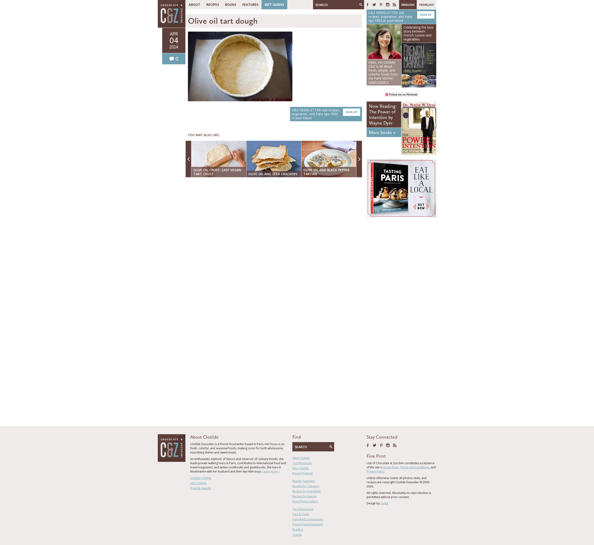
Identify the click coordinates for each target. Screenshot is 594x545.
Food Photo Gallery (305, 501)
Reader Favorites (303, 481)
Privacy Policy (375, 471)
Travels (297, 535)
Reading (297, 530)
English (407, 5)
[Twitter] (374, 4)
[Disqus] (275, 241)
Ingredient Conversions (307, 519)
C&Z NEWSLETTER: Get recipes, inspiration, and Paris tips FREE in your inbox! (324, 114)
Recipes (212, 4)
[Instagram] (387, 4)
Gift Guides (274, 4)
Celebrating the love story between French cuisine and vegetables (418, 33)
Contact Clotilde (200, 478)
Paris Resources (302, 509)
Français (426, 5)
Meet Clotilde (301, 458)
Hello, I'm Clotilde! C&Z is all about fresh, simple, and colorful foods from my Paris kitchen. (383, 72)
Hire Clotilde (198, 483)
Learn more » (271, 471)
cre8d (384, 503)
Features (250, 4)
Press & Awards (200, 488)
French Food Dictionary (307, 524)
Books (230, 4)
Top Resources (302, 463)
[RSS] (394, 4)
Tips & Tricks (300, 514)
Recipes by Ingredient (306, 491)
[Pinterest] (381, 4)
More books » (382, 132)
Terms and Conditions (414, 467)
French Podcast (302, 473)
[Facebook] (367, 4)
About (194, 4)
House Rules (390, 467)
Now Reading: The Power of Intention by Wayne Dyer (383, 114)
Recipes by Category (305, 486)
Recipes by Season (304, 496)
